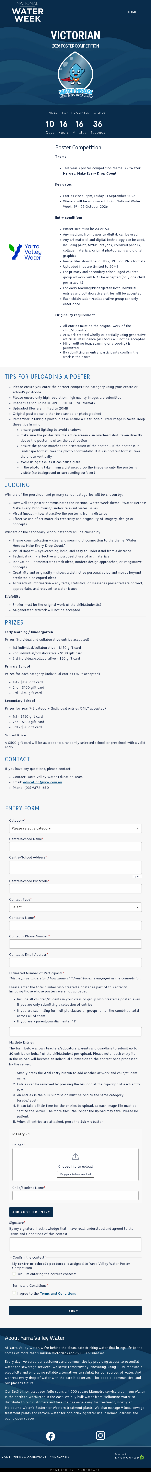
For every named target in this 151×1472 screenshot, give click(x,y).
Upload (18, 1145)
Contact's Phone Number (29, 936)
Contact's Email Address (28, 955)
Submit (75, 1310)
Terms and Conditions (58, 1294)
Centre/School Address (28, 857)
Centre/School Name (26, 839)
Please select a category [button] (31, 828)
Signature (17, 1223)
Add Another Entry (31, 1212)
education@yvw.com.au (42, 782)
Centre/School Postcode (29, 881)
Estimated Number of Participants (36, 973)
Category (17, 820)
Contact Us (59, 1457)
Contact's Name (22, 918)
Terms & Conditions (30, 1457)
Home (132, 12)
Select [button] (17, 907)
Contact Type (20, 899)
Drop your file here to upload (75, 1174)
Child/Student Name (28, 1188)
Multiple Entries (21, 1042)
